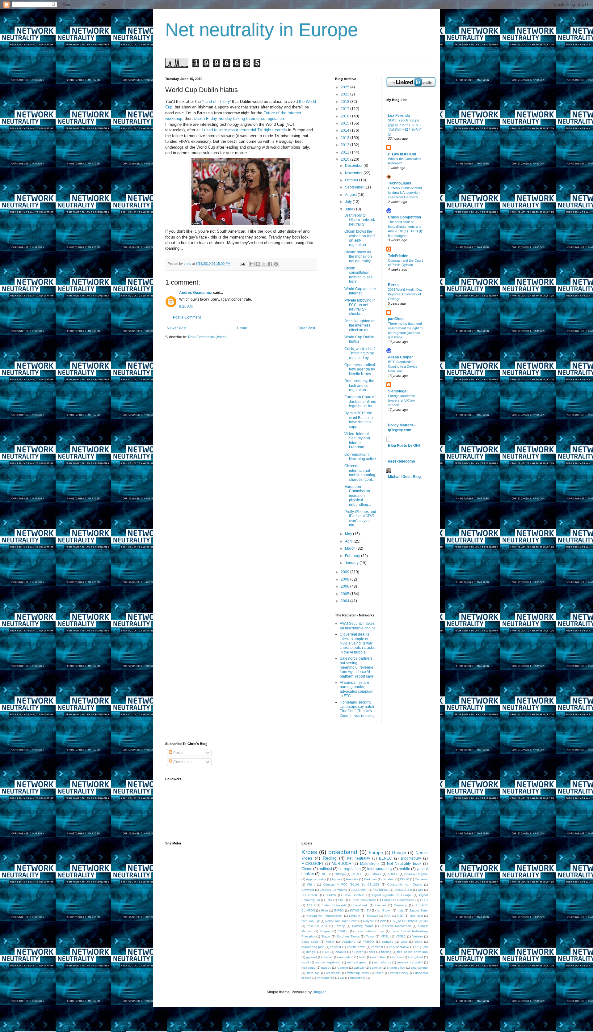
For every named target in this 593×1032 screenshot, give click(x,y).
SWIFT (343, 931)
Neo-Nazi (416, 915)
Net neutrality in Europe (261, 29)
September (354, 187)
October (352, 180)
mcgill (305, 962)
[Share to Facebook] (270, 264)
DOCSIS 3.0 (403, 889)
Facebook (360, 905)
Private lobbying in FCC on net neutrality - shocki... (360, 307)
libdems (397, 957)
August (351, 194)
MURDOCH (341, 863)
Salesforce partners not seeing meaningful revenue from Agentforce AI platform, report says (357, 667)
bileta (418, 941)
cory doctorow (399, 947)
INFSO (339, 910)
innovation (346, 957)
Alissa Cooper (400, 357)
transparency (399, 973)
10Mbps (340, 874)
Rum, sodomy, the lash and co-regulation (359, 385)
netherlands (382, 962)
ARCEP (393, 874)
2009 (345, 572)
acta (404, 941)
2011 (345, 152)
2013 (345, 138)
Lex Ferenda (399, 115)
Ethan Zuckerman (363, 900)
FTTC (424, 900)
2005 (345, 594)
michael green (357, 962)
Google (399, 852)
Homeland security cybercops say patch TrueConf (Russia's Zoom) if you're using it (357, 711)
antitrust (325, 869)
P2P (383, 921)
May (349, 534)
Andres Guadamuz (195, 292)
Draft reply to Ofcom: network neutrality (359, 219)
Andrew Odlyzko (416, 874)
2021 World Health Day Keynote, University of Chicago (405, 294)
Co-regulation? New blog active (360, 456)
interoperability (379, 869)
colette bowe (356, 947)
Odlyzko (368, 921)
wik (342, 977)
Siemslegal (397, 391)
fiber (372, 952)
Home (242, 328)
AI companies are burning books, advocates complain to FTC (356, 689)
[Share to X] (264, 264)
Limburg (354, 915)
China (311, 884)
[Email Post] (242, 263)
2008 (345, 579)
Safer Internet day (369, 931)
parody (326, 967)
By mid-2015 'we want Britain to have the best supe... (358, 420)
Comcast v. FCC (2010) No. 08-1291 (351, 884)
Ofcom (306, 869)
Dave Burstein (353, 895)
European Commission (398, 900)
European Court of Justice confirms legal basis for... (360, 401)
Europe (376, 852)
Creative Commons (333, 889)
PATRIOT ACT (317, 926)
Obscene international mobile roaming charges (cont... (359, 472)
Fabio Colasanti (334, 905)
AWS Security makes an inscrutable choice (358, 625)
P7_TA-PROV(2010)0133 (410, 921)
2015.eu (357, 874)
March (350, 548)
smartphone (419, 967)
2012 (345, 145)
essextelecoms (401, 461)
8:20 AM (186, 306)
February (353, 556)
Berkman (370, 879)
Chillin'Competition (404, 217)
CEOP (404, 879)
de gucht (421, 947)
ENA (329, 900)
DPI (420, 889)
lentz (362, 957)
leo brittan (379, 957)
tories (379, 973)
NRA (387, 915)
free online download (412, 952)
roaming (342, 967)
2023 (345, 94)
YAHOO (368, 941)
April (349, 541)
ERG (341, 900)
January (352, 563)
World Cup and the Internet (360, 291)
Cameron (421, 879)
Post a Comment (187, 317)
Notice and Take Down (341, 921)
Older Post (306, 328)
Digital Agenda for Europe (392, 895)
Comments (181, 762)
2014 (345, 130)
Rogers (325, 931)
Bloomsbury (411, 858)
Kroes (309, 852)
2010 (345, 159)
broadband (342, 852)
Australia (352, 879)
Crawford (307, 889)
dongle (311, 952)
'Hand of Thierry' (216, 101)
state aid (312, 973)
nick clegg (308, 967)
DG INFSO (381, 889)
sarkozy (359, 967)
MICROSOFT (312, 863)
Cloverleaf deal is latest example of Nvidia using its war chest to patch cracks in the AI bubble (357, 643)
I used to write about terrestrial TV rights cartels (244, 130)
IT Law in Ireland (402, 154)
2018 (345, 101)
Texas (370, 936)
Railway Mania (362, 926)
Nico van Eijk (310, 921)
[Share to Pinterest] (276, 264)
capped (335, 947)
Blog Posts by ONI (404, 445)
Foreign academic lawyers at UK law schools (401, 400)
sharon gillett (396, 967)
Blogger (319, 992)
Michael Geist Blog (404, 477)
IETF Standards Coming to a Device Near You (402, 366)
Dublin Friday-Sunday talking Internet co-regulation (239, 118)
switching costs (358, 973)
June (349, 209)
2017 (345, 109)
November (354, 173)
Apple (336, 879)
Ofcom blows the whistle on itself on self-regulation (359, 238)
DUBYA (331, 895)
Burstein (388, 879)
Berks (393, 285)
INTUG (355, 910)
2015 (345, 123)
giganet (311, 957)
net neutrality (358, 858)
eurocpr (357, 952)
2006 (345, 586)
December (354, 165)
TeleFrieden (398, 256)
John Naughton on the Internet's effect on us (360, 325)
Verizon (417, 936)
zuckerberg (357, 977)
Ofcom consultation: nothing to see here (358, 275)
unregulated (325, 977)
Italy (400, 910)
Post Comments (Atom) (207, 337)
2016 (345, 116)
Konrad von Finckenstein (324, 915)
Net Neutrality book (404, 863)
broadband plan (313, 947)
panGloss (396, 319)
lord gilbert (415, 957)
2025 (345, 87)
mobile (404, 869)
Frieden (380, 905)
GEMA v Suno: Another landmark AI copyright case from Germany (405, 192)
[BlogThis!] (258, 264)
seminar (375, 967)
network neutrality (410, 962)
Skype (325, 936)
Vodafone (348, 941)
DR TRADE (309, 895)
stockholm (333, 973)
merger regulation (328, 962)
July (349, 202)
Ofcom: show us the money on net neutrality (358, 256)
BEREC (385, 858)
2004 (345, 601)
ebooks (340, 952)
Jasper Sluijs (419, 910)
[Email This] (252, 264)
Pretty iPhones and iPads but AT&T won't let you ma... (360, 518)
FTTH (311, 905)
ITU (368, 910)
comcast (377, 947)
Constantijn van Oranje (404, 884)
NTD (400, 915)
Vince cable (310, 941)
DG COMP (359, 889)
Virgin (330, 941)
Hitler (324, 910)
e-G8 (325, 952)
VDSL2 (401, 936)
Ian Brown (384, 910)
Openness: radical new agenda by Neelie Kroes (359, 369)
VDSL (385, 936)
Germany (400, 905)
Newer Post (176, 328)
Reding (330, 858)
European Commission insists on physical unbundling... (357, 495)
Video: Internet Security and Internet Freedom (357, 440)
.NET (324, 874)
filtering (386, 952)
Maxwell (372, 915)
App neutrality (316, 879)
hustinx (327, 957)
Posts (177, 753)
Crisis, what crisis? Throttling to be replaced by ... (360, 353)
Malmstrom (369, 863)
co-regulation (350, 869)
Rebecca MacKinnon (396, 926)
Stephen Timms (348, 936)
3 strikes (376, 874)
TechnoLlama (399, 183)
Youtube (387, 941)
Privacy (339, 926)
